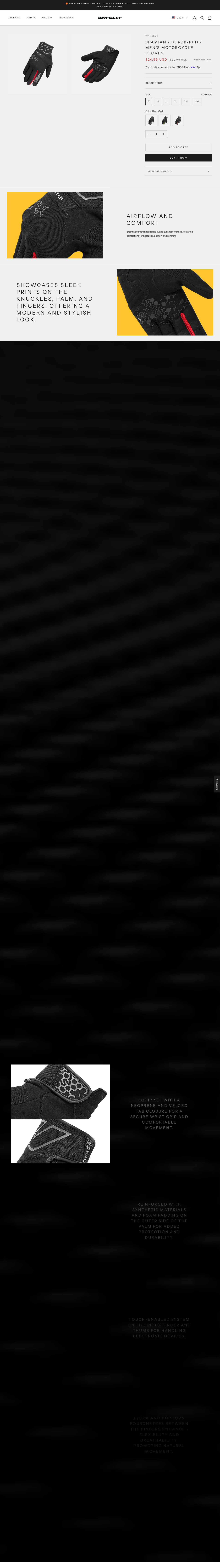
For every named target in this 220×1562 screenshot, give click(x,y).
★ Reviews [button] (217, 784)
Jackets (14, 17)
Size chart (206, 94)
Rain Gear (66, 17)
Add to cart (178, 147)
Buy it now (178, 157)
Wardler (151, 35)
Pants (31, 17)
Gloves (47, 17)
